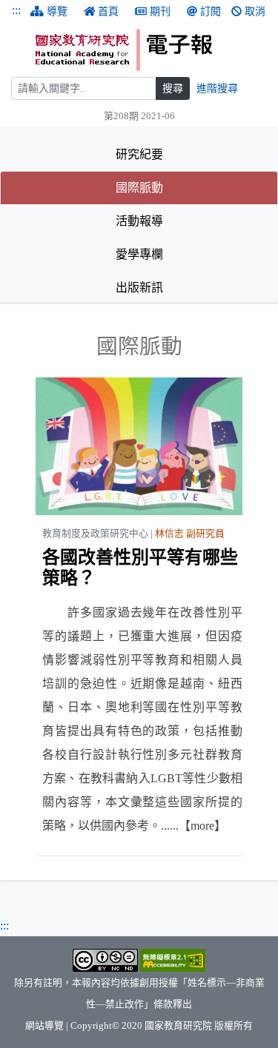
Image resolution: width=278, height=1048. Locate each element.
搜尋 (172, 88)
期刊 (160, 11)
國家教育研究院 (178, 1026)
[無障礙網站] (172, 959)
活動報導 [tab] (139, 221)
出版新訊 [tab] (139, 287)
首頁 (108, 11)
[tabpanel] (139, 595)
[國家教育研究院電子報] (151, 50)
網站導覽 (44, 1026)
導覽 (57, 11)
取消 (255, 11)
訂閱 (210, 11)
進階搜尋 (217, 88)
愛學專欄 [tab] (139, 254)
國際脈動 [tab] (184, 187)
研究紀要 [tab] (139, 154)
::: (16, 10)
